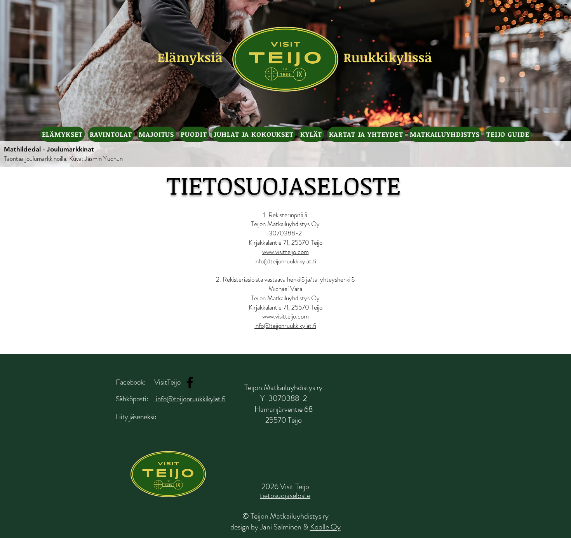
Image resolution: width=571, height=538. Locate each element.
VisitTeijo (167, 382)
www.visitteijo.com (285, 251)
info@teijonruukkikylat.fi (285, 261)
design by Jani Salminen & (270, 527)
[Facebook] (189, 382)
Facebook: (131, 382)
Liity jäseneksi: (136, 416)
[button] (62, 134)
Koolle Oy (325, 527)
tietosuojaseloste (285, 495)
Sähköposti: (132, 398)
